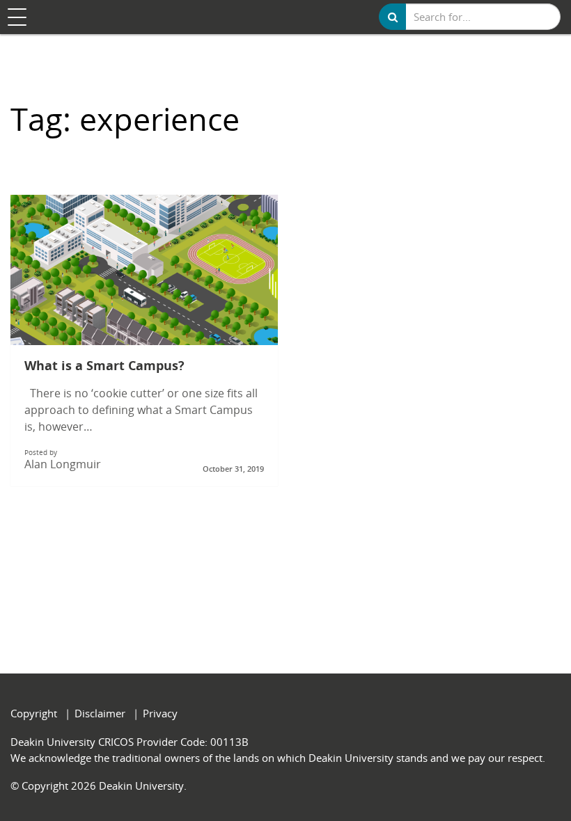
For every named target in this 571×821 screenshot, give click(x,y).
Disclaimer (100, 713)
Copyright (33, 713)
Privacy (160, 713)
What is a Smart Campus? (104, 366)
